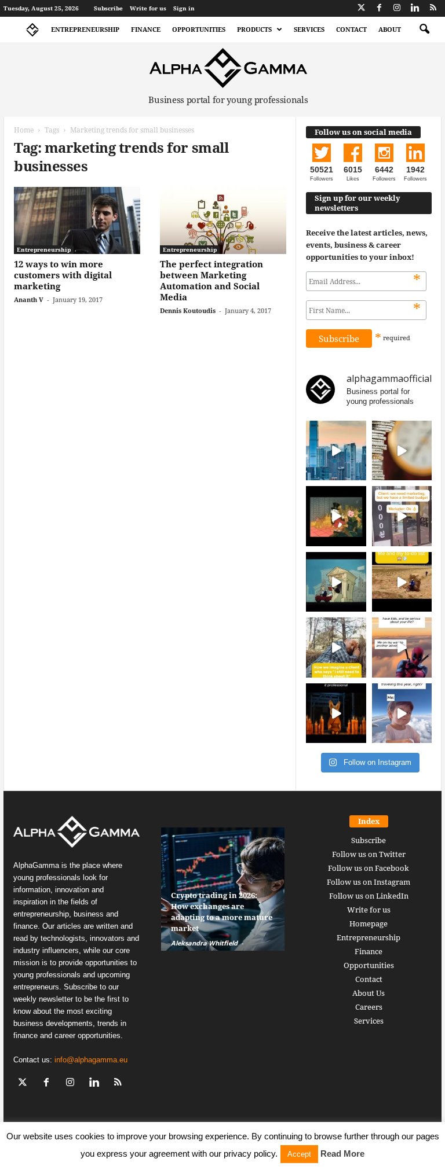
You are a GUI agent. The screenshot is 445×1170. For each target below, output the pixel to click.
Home (24, 130)
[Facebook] (379, 8)
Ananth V (28, 299)
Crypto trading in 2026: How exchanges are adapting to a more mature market (221, 911)
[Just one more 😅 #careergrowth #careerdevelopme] (402, 713)
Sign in (184, 8)
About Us (368, 993)
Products (254, 29)
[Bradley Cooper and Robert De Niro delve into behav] (402, 451)
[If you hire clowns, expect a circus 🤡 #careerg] (402, 516)
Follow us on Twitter (369, 854)
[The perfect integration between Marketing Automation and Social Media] (223, 220)
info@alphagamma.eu (90, 1059)
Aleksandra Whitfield (204, 943)
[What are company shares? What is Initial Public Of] (336, 582)
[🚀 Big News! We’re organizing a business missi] (336, 451)
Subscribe (108, 8)
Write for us (148, 8)
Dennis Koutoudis (188, 310)
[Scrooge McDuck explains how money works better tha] (336, 516)
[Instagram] (397, 8)
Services (309, 29)
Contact (351, 29)
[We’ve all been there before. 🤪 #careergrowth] (336, 647)
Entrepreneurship (85, 29)
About (389, 29)
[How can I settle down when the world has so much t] (402, 647)
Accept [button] (299, 1154)
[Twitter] (361, 8)
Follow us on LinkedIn (368, 896)
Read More (342, 1153)
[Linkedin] (415, 8)
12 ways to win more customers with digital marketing (63, 275)
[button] (424, 29)
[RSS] (433, 8)
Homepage (368, 923)
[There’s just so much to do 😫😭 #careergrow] (402, 582)
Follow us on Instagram (368, 882)
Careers (368, 1007)
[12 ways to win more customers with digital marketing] (77, 220)
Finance (146, 29)
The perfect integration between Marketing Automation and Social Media (211, 280)
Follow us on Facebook (368, 868)
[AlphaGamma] (228, 68)
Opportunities (198, 29)
